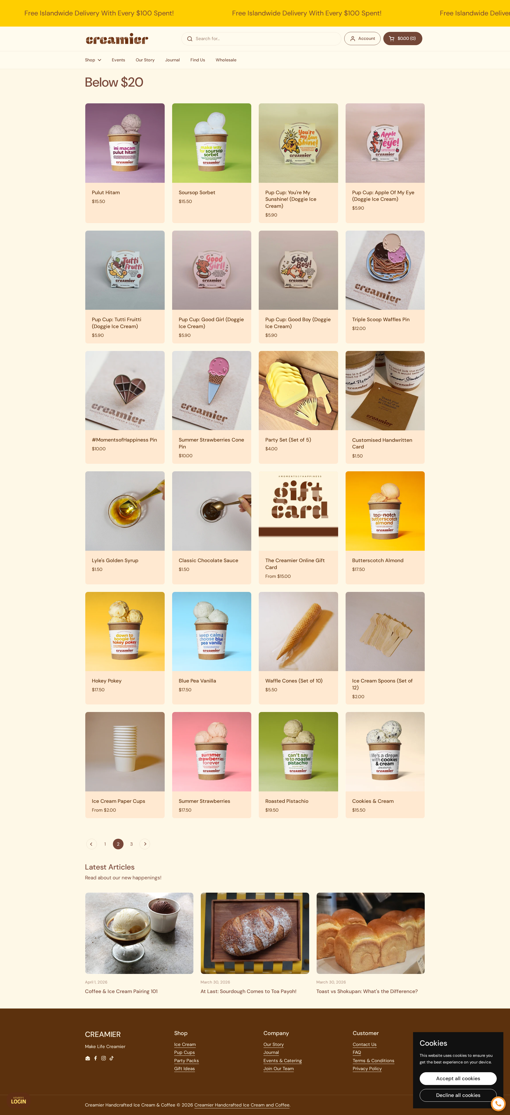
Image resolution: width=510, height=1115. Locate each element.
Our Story (274, 1044)
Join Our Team (279, 1068)
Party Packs (186, 1060)
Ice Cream (185, 1044)
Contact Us (365, 1044)
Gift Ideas (184, 1068)
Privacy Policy (367, 1068)
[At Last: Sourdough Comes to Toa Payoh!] (255, 933)
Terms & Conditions (373, 1060)
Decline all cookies (458, 1095)
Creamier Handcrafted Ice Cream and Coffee (242, 1105)
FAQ (357, 1052)
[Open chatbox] (498, 1103)
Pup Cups (184, 1052)
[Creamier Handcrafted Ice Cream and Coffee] (117, 39)
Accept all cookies (458, 1078)
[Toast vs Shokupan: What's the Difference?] (370, 933)
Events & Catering (283, 1060)
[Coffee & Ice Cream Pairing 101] (139, 933)
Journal (271, 1052)
